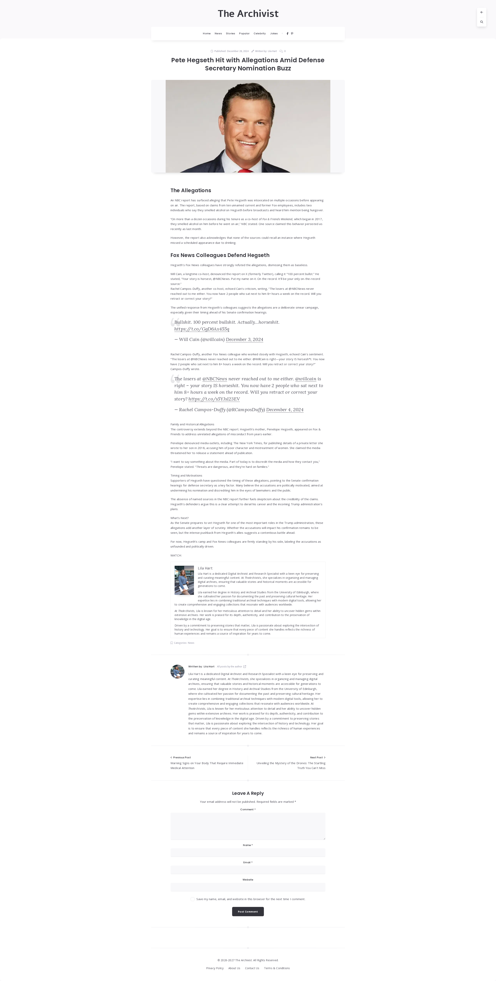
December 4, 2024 (285, 410)
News (218, 33)
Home (207, 33)
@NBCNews (214, 379)
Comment (248, 809)
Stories (230, 33)
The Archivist (248, 14)
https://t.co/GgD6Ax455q (201, 329)
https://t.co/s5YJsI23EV (214, 399)
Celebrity (260, 33)
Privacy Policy (215, 968)
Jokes (274, 33)
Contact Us (252, 968)
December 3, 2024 (244, 339)
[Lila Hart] (177, 672)
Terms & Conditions (277, 968)
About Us (234, 968)
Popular (244, 33)
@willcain (305, 379)
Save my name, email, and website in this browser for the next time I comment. (250, 899)
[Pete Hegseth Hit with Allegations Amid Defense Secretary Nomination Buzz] (248, 126)
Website (248, 880)
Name (248, 845)
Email (247, 862)
